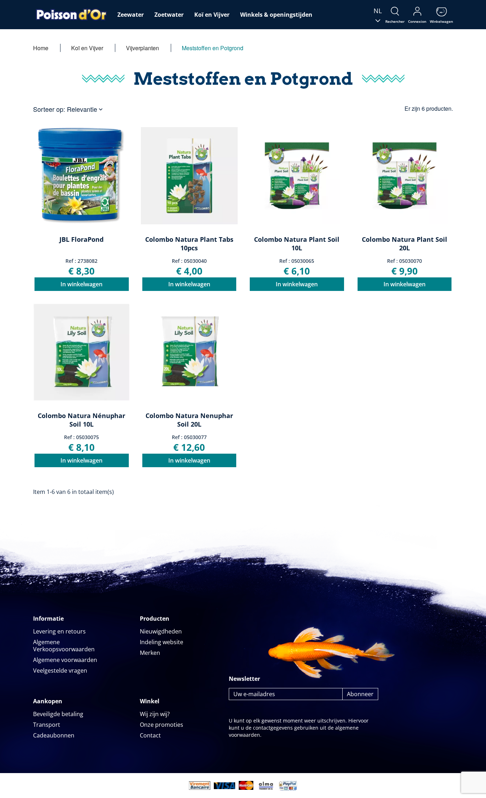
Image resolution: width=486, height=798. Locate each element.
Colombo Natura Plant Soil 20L (404, 243)
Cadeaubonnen (53, 735)
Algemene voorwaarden (65, 660)
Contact (150, 735)
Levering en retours (59, 631)
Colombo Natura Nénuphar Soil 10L (81, 419)
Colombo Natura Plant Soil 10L (296, 243)
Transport (46, 725)
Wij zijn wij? (155, 714)
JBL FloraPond (81, 239)
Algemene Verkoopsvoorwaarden (64, 645)
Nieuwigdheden (161, 631)
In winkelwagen (81, 284)
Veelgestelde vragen (60, 670)
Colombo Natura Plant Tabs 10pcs (189, 243)
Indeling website (161, 642)
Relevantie (85, 109)
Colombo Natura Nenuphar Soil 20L (189, 419)
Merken (150, 653)
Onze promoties (161, 725)
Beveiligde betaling (58, 714)
